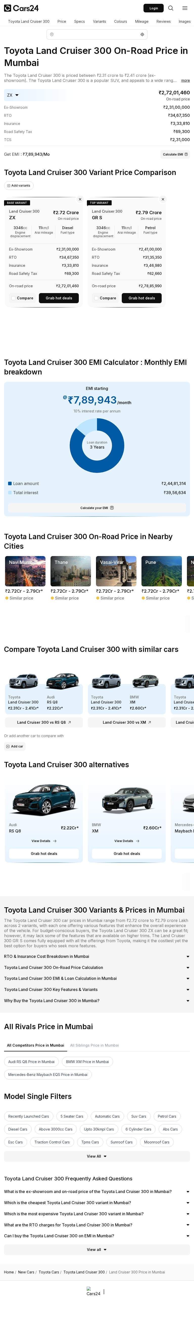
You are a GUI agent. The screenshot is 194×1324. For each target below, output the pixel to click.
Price (62, 21)
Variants (99, 21)
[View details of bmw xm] (127, 818)
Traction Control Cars (52, 1142)
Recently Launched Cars (28, 1116)
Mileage (142, 21)
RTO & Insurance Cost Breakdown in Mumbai (46, 956)
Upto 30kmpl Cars (99, 1129)
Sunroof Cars (122, 1142)
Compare (25, 298)
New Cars (27, 1272)
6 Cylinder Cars (138, 1129)
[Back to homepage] (21, 8)
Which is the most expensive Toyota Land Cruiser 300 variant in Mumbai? (74, 1213)
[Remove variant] (80, 199)
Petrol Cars (167, 1116)
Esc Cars (15, 1142)
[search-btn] (171, 8)
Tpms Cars (90, 1142)
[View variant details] (44, 251)
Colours (120, 21)
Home (10, 1272)
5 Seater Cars (72, 1116)
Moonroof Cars (156, 1142)
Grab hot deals (59, 298)
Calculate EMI (173, 154)
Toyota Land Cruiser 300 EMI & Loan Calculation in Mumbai (60, 978)
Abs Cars (170, 1129)
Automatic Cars (107, 1116)
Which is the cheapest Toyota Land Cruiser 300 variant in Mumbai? (67, 1202)
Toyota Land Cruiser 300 (29, 21)
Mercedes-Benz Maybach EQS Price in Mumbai (47, 1074)
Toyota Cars (50, 1272)
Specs (79, 21)
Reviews (164, 21)
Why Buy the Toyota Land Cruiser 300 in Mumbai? (52, 1000)
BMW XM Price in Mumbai (87, 1062)
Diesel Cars (17, 1129)
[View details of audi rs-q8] (44, 818)
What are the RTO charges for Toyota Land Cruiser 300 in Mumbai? (68, 1224)
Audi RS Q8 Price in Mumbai (31, 1062)
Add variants (20, 185)
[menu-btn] (185, 8)
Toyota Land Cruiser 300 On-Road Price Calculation (53, 967)
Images (185, 21)
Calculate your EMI (94, 508)
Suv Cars (138, 1116)
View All (94, 1156)
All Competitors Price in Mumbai (35, 1045)
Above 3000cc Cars (55, 1129)
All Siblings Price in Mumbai (94, 1045)
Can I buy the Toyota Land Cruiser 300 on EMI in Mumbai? (59, 1235)
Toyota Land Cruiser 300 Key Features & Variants (51, 989)
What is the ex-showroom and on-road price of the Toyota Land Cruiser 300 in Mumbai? (88, 1191)
